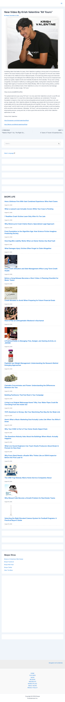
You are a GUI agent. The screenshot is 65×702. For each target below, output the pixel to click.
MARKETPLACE (32, 683)
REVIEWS (32, 679)
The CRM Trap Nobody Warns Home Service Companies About (28, 478)
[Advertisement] (32, 603)
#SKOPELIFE (32, 681)
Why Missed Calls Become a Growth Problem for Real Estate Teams (30, 498)
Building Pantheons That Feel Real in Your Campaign (24, 395)
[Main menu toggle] (61, 3)
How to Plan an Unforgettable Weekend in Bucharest (24, 321)
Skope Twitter (8, 567)
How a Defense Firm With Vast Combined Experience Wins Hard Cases (31, 201)
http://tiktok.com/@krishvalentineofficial (15, 124)
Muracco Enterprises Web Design (13, 559)
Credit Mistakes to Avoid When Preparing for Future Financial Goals (30, 300)
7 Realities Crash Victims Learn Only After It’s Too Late (25, 216)
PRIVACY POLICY (33, 687)
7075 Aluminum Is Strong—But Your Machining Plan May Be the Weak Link (32, 412)
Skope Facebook (9, 562)
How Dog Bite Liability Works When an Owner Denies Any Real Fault (30, 241)
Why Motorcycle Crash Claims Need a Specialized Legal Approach (29, 224)
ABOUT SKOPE (32, 685)
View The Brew (8, 570)
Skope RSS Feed (9, 564)
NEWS (32, 677)
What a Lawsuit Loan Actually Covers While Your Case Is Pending (29, 209)
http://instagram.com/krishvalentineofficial (16, 120)
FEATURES (32, 675)
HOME (32, 673)
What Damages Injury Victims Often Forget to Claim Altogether (28, 248)
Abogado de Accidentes (56, 663)
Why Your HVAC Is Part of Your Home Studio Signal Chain (26, 429)
